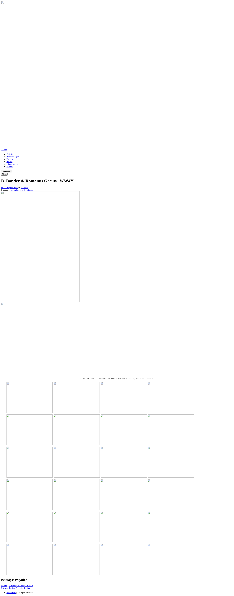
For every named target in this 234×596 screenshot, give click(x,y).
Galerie (9, 154)
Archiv (9, 161)
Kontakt (9, 166)
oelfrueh (24, 187)
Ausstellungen (12, 157)
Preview (10, 159)
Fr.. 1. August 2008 (9, 187)
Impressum (11, 592)
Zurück (4, 149)
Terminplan (28, 190)
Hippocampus (12, 164)
